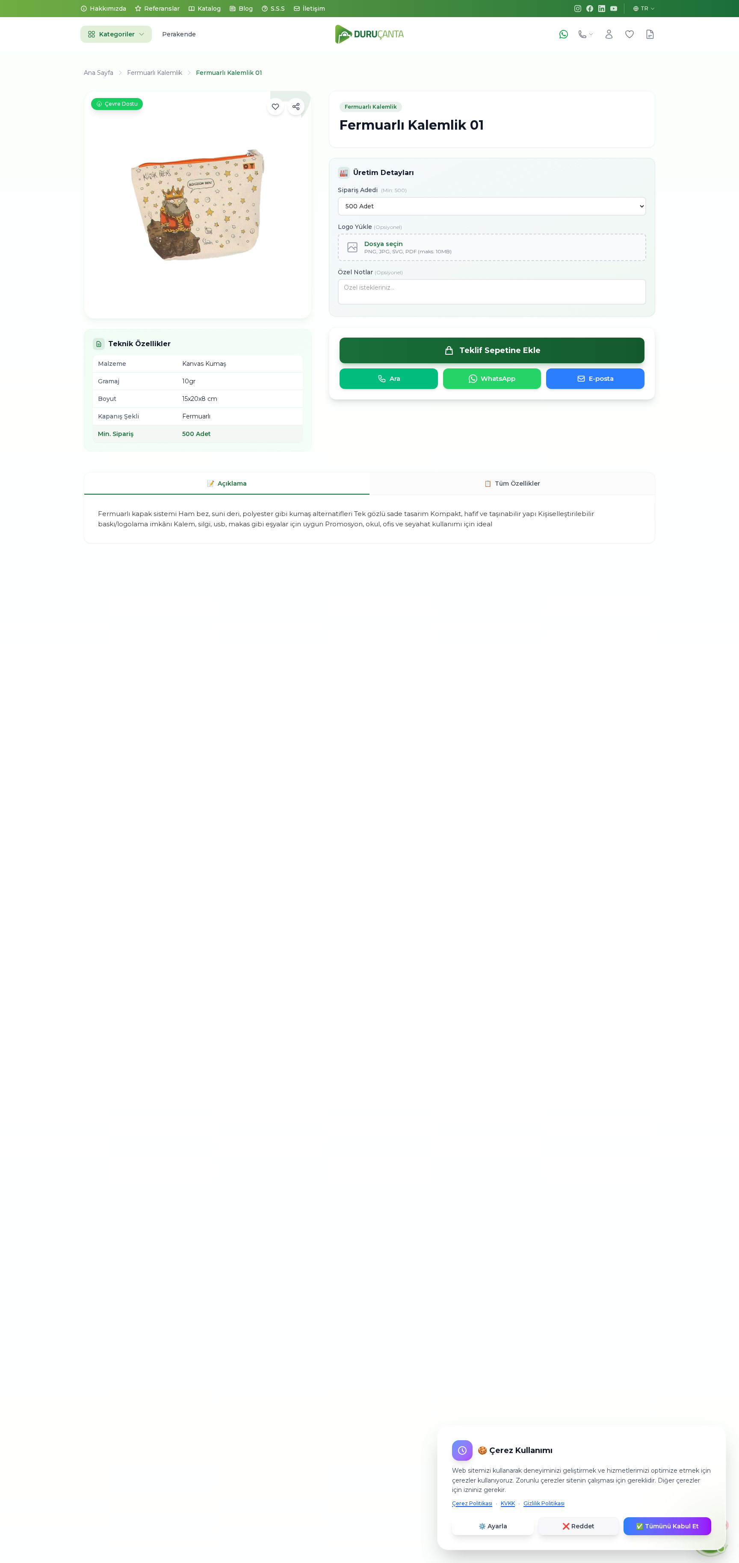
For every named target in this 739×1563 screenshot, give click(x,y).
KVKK (508, 1503)
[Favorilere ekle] (275, 106)
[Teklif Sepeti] (650, 34)
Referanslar (162, 8)
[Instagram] (577, 8)
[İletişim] (586, 34)
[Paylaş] (295, 106)
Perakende (179, 34)
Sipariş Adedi (372, 190)
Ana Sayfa (98, 73)
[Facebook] (589, 8)
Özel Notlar (370, 272)
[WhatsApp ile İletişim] (563, 34)
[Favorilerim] (629, 34)
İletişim (314, 8)
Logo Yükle (370, 227)
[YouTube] (613, 8)
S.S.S (278, 8)
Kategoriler (117, 34)
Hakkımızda (108, 8)
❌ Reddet (578, 1526)
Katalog (209, 8)
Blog (246, 8)
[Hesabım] (609, 34)
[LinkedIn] (601, 8)
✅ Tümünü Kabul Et (667, 1526)
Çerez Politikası (472, 1503)
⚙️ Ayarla (493, 1526)
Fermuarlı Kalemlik (154, 73)
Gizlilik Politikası (544, 1503)
